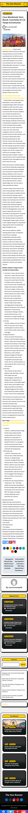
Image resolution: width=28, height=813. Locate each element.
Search (14, 659)
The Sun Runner (13, 4)
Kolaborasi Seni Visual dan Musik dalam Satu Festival (13, 730)
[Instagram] (13, 542)
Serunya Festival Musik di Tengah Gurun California (13, 781)
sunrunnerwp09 (12, 27)
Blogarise (22, 805)
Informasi (12, 727)
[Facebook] (4, 542)
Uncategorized (7, 13)
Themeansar (13, 807)
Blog (6, 727)
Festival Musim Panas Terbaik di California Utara (13, 605)
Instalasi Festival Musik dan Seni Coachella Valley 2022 (13, 623)
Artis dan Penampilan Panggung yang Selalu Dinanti (12, 765)
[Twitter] (7, 542)
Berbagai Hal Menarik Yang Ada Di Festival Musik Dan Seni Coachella (13, 423)
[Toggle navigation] (2, 4)
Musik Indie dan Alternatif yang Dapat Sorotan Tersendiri (13, 748)
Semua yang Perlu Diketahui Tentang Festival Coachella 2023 (13, 641)
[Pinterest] (10, 542)
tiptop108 (4, 704)
